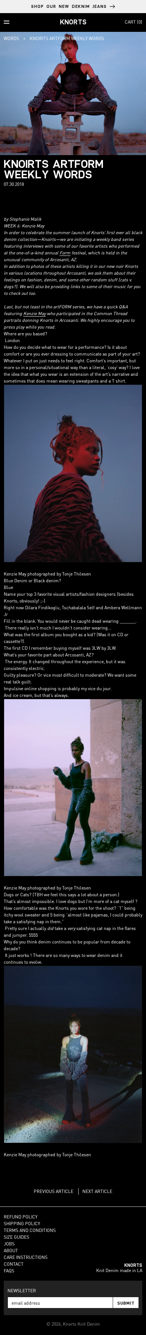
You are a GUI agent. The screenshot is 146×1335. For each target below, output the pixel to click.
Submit (125, 1302)
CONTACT (14, 1264)
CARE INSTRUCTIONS (26, 1257)
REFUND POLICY (20, 1217)
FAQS (9, 1271)
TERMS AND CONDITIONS (30, 1230)
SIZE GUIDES (16, 1237)
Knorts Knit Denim (81, 1324)
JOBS (9, 1244)
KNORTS (73, 22)
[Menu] (6, 22)
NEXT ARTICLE (97, 1191)
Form (65, 253)
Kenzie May (34, 313)
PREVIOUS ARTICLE (53, 1191)
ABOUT (11, 1250)
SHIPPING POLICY (22, 1223)
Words (11, 38)
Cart (133, 22)
